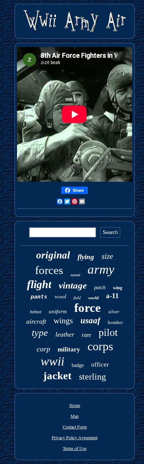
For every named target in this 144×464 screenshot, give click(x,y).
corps (100, 346)
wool (60, 296)
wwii (52, 361)
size (107, 256)
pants (39, 296)
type (40, 332)
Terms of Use (74, 448)
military (69, 349)
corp (43, 349)
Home (74, 405)
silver (113, 311)
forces (49, 270)
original (53, 255)
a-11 (112, 296)
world (93, 298)
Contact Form (75, 427)
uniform (58, 311)
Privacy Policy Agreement (74, 437)
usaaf (90, 320)
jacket (57, 375)
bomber (115, 322)
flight (39, 284)
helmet (35, 311)
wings (63, 320)
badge (78, 365)
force (87, 307)
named (75, 275)
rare (86, 335)
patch (100, 287)
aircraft (36, 321)
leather (64, 334)
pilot (108, 332)
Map (75, 416)
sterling (92, 376)
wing (117, 287)
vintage (73, 285)
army (101, 269)
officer (100, 364)
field (77, 298)
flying (86, 257)
